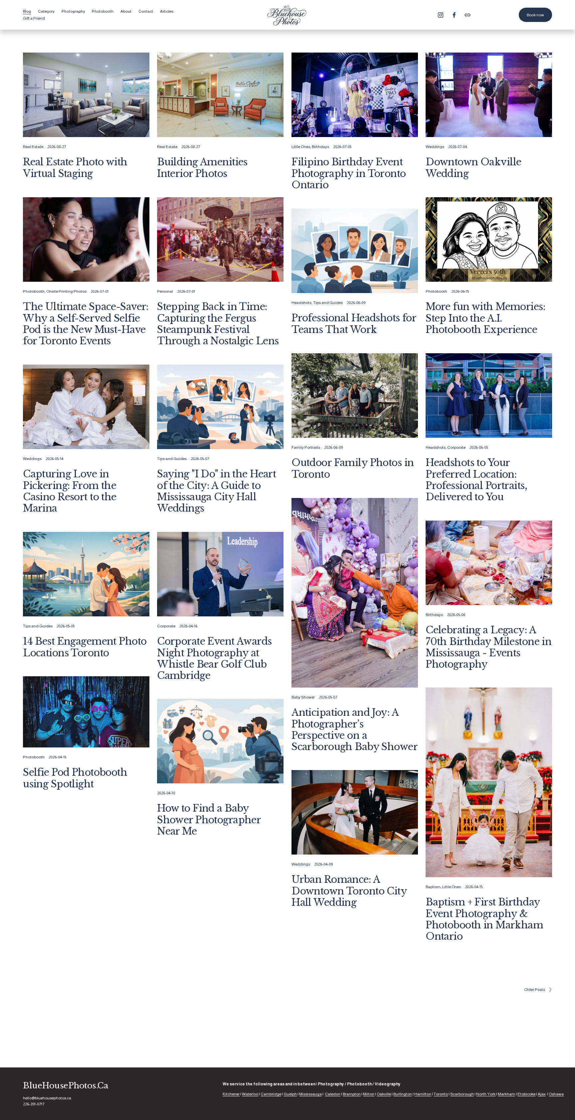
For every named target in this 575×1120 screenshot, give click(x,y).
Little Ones (300, 146)
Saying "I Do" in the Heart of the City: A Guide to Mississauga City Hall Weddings (216, 491)
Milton (368, 1094)
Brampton (352, 1094)
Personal (165, 291)
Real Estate (33, 146)
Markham (506, 1094)
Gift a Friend (34, 18)
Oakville (384, 1094)
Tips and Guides (328, 302)
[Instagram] (440, 15)
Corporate (456, 447)
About (125, 11)
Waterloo (250, 1094)
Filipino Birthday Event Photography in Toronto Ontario (348, 173)
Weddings (435, 146)
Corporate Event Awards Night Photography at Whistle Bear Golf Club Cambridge (214, 658)
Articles (166, 11)
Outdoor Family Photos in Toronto (352, 468)
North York (485, 1094)
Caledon (332, 1094)
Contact (145, 11)
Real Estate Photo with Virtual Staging (75, 167)
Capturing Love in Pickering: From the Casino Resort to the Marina (69, 491)
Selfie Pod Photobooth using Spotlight (75, 778)
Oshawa (556, 1094)
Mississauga (310, 1094)
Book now (535, 15)
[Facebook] (454, 15)
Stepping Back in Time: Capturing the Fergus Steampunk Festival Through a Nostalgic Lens (218, 324)
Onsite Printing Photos (66, 291)
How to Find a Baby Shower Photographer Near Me (209, 819)
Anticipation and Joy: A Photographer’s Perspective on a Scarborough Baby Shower (354, 730)
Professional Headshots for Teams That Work (353, 323)
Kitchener (231, 1094)
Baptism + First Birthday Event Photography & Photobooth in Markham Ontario (484, 919)
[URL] (467, 15)
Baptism (433, 886)
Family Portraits (305, 447)
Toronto (441, 1094)
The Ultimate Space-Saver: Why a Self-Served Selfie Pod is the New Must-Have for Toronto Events (85, 324)
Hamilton (422, 1094)
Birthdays (320, 146)
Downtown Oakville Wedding (473, 167)
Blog (27, 11)
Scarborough (462, 1094)
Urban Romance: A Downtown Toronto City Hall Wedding (349, 891)
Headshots (301, 302)
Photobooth (34, 291)
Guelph (290, 1094)
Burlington (402, 1094)
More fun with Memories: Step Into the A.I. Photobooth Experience (485, 318)
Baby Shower (303, 697)
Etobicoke (526, 1094)
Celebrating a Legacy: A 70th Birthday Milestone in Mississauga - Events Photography (488, 647)
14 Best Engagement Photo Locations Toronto (84, 647)
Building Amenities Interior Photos (202, 167)
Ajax (542, 1094)
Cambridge (271, 1094)
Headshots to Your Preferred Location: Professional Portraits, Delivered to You (476, 480)
